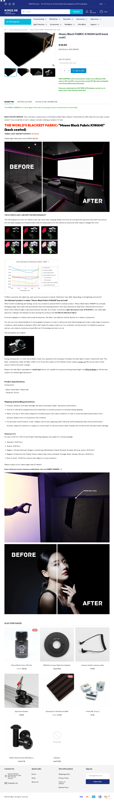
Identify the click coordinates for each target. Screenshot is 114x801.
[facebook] (9, 4)
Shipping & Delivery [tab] (24, 101)
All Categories (13, 22)
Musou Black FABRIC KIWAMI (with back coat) (83, 35)
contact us (99, 88)
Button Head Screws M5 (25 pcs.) (21, 758)
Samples (57, 758)
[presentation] (6, 74)
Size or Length (65, 59)
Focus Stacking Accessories (18, 30)
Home (5, 29)
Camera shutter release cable (92, 665)
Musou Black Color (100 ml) (21, 665)
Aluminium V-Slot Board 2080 (57, 711)
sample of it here (56, 120)
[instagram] (13, 4)
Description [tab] (9, 101)
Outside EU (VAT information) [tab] (46, 101)
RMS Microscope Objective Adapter (57, 665)
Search (76, 11)
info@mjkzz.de (13, 783)
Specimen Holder (21, 711)
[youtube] (5, 4)
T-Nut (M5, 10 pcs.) (92, 711)
